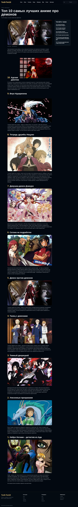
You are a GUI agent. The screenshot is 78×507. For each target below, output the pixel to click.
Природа (39, 2)
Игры (25, 2)
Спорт (47, 2)
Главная (2, 7)
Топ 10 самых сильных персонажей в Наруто (61, 28)
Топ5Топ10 (6, 2)
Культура (52, 2)
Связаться (61, 499)
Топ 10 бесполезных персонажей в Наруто (60, 25)
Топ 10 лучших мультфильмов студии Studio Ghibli (62, 43)
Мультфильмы (7, 7)
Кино (21, 2)
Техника (29, 2)
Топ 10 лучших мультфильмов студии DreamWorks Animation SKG (62, 38)
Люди (34, 2)
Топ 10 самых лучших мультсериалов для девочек (62, 32)
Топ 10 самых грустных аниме (62, 35)
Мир (43, 2)
